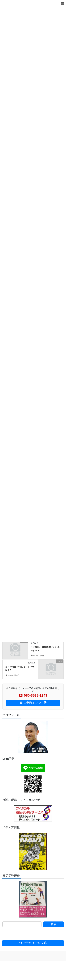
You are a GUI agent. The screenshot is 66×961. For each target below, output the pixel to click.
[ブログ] (15, 647)
